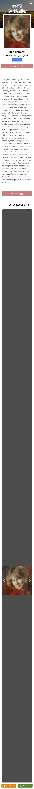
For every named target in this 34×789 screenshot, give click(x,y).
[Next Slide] (30, 580)
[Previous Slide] (4, 580)
